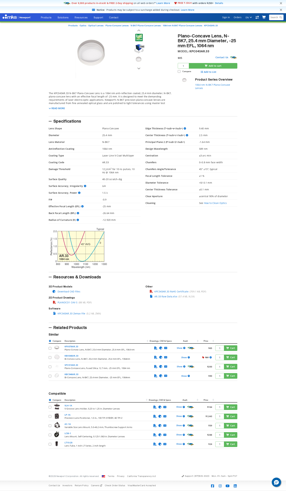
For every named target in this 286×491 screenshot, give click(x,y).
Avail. (186, 341)
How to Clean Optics (215, 203)
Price (206, 341)
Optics (83, 25)
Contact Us (221, 57)
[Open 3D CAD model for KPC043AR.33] (138, 49)
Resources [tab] (81, 18)
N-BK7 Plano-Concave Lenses (146, 25)
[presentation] (143, 245)
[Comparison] (257, 17)
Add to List (210, 72)
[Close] (281, 3)
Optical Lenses (95, 25)
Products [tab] (46, 18)
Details (219, 2)
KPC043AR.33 (211, 25)
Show (179, 348)
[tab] (111, 103)
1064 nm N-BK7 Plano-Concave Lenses (182, 25)
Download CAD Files (68, 291)
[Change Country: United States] (103, 476)
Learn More (163, 2)
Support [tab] (98, 18)
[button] (276, 482)
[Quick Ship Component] (233, 58)
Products (73, 25)
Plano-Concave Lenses (117, 25)
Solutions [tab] (63, 18)
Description (70, 341)
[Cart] (264, 17)
